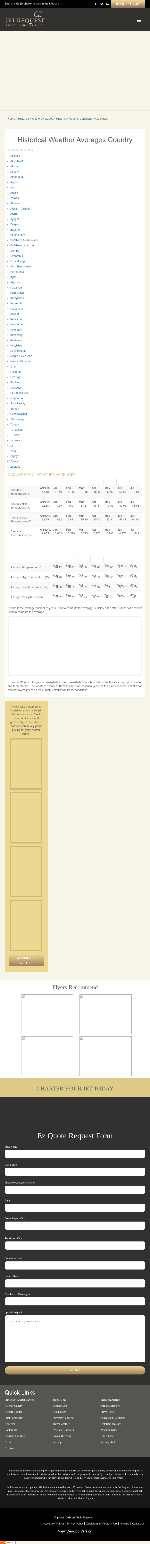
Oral (13, 366)
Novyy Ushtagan (20, 361)
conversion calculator (112, 1417)
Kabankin (16, 287)
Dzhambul (16, 255)
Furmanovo (17, 271)
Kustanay (16, 340)
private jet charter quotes (19, 1399)
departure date (13, 1258)
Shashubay (17, 419)
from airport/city (15, 1218)
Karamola (16, 303)
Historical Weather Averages (35, 118)
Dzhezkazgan (18, 261)
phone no (20, 1182)
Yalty (13, 450)
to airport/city (13, 1238)
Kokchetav (16, 324)
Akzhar (14, 166)
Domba (14, 250)
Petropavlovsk (19, 392)
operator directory (15, 1436)
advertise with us (54, 1523)
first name (11, 1146)
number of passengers (17, 1294)
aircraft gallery (13, 1405)
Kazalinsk (16, 319)
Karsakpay (16, 308)
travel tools (107, 1411)
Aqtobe (14, 182)
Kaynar (14, 313)
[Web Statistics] (8, 1542)
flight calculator (14, 1417)
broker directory (62, 1436)
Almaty (14, 171)
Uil (11, 445)
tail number (107, 1436)
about (8, 1442)
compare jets (60, 1405)
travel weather (61, 1423)
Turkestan (16, 429)
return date (11, 1276)
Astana (14, 198)
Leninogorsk (18, 350)
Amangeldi (16, 176)
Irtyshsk (15, 282)
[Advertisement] (40, 764)
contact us (138, 1523)
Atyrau (14, 213)
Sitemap (124, 1523)
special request (13, 1312)
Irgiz (13, 277)
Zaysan (15, 461)
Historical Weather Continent (74, 118)
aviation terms (108, 1430)
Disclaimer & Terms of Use (101, 1523)
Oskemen (16, 371)
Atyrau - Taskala (20, 208)
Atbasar (15, 203)
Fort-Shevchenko (21, 266)
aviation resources (63, 1430)
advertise (10, 1423)
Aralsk (14, 192)
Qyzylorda (16, 398)
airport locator (13, 1411)
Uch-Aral (15, 440)
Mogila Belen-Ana (21, 356)
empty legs (59, 1399)
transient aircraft (110, 1399)
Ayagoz (15, 219)
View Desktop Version (75, 1531)
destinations (59, 1411)
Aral (12, 187)
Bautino (15, 229)
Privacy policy (75, 1523)
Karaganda (17, 298)
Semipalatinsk (19, 414)
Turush (14, 435)
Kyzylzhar (16, 345)
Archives (9, 1448)
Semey (14, 408)
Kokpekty (16, 329)
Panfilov (15, 382)
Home (11, 118)
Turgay (14, 424)
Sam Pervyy (17, 403)
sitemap (57, 1442)
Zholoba (15, 466)
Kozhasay (16, 335)
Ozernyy (15, 377)
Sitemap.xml (107, 1442)
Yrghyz (14, 456)
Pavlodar (15, 387)
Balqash (15, 224)
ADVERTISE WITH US (26, 960)
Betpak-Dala (18, 234)
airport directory (110, 1405)
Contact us (11, 1430)
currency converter (63, 1417)
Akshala (15, 155)
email (8, 1200)
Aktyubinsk (17, 161)
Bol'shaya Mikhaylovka (24, 240)
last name (11, 1164)
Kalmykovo (17, 292)
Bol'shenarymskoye (22, 245)
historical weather (110, 1423)
